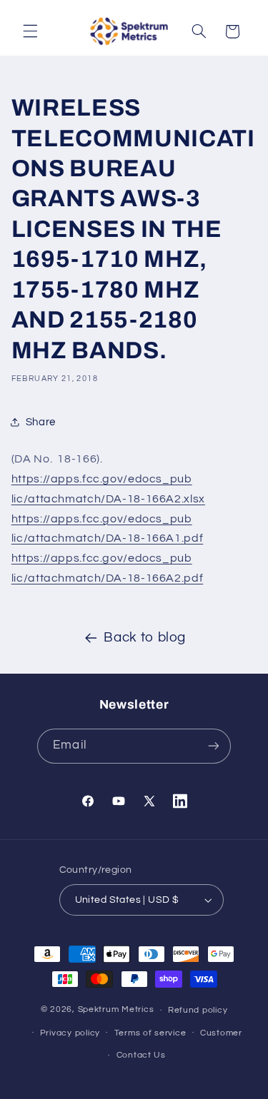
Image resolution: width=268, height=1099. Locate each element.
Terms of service (150, 1033)
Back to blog (145, 637)
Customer (221, 1033)
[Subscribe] (213, 746)
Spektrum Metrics (116, 1010)
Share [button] (41, 422)
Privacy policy (70, 1033)
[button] (30, 31)
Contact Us (141, 1055)
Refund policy (198, 1010)
